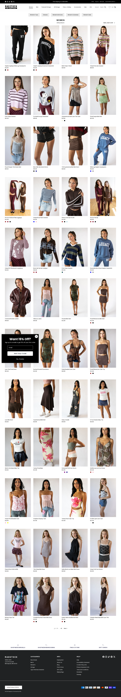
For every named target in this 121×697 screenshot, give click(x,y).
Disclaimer (79, 672)
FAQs (93, 1)
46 (61, 628)
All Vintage (57, 7)
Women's (33, 664)
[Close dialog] (36, 336)
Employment (60, 660)
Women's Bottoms (58, 14)
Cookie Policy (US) (82, 664)
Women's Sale (87, 14)
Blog (58, 664)
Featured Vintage (46, 7)
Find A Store (60, 667)
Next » (65, 628)
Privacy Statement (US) (83, 667)
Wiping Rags (60, 672)
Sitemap (79, 674)
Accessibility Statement (83, 662)
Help (78, 660)
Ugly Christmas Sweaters (37, 669)
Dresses (45, 14)
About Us (59, 662)
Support (97, 1)
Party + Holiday (67, 7)
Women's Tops (34, 14)
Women (31, 7)
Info (91, 7)
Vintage (33, 667)
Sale (85, 7)
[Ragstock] (11, 7)
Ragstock (10, 691)
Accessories (77, 7)
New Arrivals (34, 660)
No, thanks (20, 359)
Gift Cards (102, 1)
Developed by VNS (17, 691)
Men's (32, 662)
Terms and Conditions (82, 669)
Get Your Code (20, 353)
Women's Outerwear (73, 14)
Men (37, 7)
